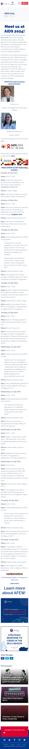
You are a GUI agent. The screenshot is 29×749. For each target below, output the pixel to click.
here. (2, 141)
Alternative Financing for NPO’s (12, 699)
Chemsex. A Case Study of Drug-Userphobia (13, 718)
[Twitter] (24, 740)
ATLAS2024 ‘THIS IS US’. (9, 187)
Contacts (24, 744)
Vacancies (19, 744)
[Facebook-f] (14, 740)
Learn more (14, 583)
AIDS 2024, (5, 37)
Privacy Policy (5, 744)
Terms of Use (12, 744)
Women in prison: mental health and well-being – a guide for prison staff (13, 679)
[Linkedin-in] (4, 740)
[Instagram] (19, 740)
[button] (2, 658)
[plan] (14, 610)
